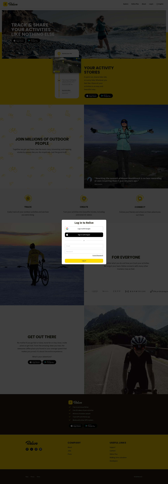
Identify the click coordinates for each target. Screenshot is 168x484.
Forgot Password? (98, 255)
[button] (84, 235)
